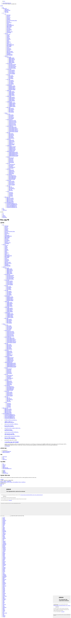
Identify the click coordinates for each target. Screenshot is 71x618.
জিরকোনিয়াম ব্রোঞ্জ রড (12, 87)
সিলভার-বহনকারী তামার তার (12, 177)
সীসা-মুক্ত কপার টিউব (9, 395)
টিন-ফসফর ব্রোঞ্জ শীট (11, 70)
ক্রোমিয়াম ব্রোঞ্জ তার (11, 94)
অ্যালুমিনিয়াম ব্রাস (9, 145)
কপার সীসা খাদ (23, 482)
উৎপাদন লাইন (6, 11)
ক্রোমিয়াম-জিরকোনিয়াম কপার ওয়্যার (13, 155)
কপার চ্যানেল (8, 50)
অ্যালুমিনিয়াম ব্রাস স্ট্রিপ (12, 147)
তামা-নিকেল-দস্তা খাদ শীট (12, 120)
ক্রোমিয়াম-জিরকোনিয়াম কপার (10, 151)
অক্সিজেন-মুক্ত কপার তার (10, 200)
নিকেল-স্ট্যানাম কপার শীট (12, 67)
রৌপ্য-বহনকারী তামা (9, 174)
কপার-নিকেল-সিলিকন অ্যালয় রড (13, 129)
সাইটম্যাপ (5, 481)
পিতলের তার (8, 21)
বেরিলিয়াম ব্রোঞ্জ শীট (11, 57)
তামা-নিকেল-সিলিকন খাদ (10, 126)
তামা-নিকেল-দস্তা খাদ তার (12, 124)
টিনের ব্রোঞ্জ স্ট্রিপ (11, 76)
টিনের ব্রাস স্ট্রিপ (11, 158)
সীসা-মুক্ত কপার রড (11, 183)
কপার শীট (8, 35)
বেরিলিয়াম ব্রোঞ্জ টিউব (11, 62)
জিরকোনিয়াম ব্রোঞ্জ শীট (10, 296)
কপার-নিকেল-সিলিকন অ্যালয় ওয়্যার (13, 130)
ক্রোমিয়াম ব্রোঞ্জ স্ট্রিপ (12, 92)
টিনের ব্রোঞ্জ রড (11, 77)
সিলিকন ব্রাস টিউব (11, 137)
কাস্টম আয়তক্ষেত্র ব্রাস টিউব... (10, 434)
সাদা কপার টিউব (11, 196)
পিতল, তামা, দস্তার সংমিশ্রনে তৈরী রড (12, 20)
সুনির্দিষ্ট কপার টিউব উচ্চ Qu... (9, 422)
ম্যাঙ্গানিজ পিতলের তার (12, 143)
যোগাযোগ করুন (4, 210)
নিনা (0, 484)
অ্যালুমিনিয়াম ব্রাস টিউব (12, 150)
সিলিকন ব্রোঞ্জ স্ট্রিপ (11, 109)
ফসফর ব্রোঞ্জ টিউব (11, 84)
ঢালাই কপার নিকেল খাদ (12, 188)
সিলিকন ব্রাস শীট (11, 133)
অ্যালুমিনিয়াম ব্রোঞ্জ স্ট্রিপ (12, 103)
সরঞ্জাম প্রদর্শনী (7, 9)
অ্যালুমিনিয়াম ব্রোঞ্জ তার (12, 105)
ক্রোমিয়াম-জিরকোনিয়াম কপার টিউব (11, 366)
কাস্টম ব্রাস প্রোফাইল (10, 31)
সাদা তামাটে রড (11, 194)
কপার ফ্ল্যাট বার (8, 39)
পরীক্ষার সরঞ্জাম (6, 12)
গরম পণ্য (1, 481)
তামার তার (8, 37)
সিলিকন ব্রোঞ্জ (8, 107)
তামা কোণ (8, 47)
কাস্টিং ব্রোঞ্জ (10, 189)
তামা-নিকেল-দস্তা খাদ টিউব (12, 125)
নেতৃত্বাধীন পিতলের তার (12, 167)
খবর (2, 208)
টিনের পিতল (8, 156)
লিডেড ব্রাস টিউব (11, 168)
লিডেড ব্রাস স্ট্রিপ (11, 165)
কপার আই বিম (8, 53)
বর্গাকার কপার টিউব (9, 43)
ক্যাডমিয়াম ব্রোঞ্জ (9, 96)
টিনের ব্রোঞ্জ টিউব (11, 78)
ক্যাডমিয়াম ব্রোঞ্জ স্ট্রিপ (12, 98)
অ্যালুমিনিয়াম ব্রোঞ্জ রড (12, 104)
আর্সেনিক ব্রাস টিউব (11, 173)
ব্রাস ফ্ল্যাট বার (8, 19)
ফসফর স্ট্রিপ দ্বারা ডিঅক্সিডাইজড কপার (12, 204)
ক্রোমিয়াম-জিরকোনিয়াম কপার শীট (13, 152)
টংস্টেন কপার (6, 324)
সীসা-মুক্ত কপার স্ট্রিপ (12, 182)
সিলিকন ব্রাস (8, 132)
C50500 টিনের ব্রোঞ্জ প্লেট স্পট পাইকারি (11, 442)
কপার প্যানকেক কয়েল (9, 55)
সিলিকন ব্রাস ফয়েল (11, 135)
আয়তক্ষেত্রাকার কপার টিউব (10, 44)
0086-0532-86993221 (6, 452)
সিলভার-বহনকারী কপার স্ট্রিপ (12, 176)
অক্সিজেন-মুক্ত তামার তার (10, 52)
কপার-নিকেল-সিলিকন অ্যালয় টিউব (13, 131)
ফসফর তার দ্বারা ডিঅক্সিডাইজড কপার (12, 206)
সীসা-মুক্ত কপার (9, 180)
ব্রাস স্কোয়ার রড (7, 239)
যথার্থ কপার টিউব (9, 46)
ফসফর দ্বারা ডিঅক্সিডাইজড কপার (9, 202)
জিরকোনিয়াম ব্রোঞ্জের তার (12, 88)
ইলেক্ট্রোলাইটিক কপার (9, 54)
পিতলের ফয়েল (8, 17)
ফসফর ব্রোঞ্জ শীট (11, 80)
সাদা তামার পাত (11, 192)
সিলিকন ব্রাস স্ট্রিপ (11, 134)
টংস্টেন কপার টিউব (11, 118)
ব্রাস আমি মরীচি (9, 32)
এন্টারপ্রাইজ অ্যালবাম (7, 10)
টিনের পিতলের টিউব (11, 162)
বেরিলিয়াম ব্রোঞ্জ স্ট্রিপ (12, 58)
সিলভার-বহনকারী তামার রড (12, 178)
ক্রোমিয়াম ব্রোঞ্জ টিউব (12, 95)
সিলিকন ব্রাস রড (11, 136)
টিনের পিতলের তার (11, 161)
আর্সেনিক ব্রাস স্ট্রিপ (9, 381)
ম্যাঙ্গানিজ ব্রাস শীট (11, 140)
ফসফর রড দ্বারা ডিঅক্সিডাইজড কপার (12, 205)
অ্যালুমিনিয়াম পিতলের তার (12, 149)
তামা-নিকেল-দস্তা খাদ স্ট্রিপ (12, 121)
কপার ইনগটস (8, 34)
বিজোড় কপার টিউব (9, 45)
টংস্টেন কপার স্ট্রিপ (11, 115)
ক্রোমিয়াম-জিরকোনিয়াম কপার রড (13, 154)
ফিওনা (1, 485)
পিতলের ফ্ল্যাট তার (9, 22)
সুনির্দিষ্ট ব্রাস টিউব (9, 27)
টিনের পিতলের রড (11, 160)
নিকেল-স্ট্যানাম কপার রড (12, 65)
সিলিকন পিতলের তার (11, 138)
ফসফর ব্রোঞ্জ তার (11, 83)
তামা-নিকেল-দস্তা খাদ (9, 119)
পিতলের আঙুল (6, 225)
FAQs (3, 209)
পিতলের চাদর (8, 15)
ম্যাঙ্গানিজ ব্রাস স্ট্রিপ (11, 141)
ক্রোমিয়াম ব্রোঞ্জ (9, 90)
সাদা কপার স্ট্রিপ (11, 193)
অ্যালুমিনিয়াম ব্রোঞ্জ (9, 101)
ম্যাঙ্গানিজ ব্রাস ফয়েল (9, 352)
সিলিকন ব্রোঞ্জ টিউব (11, 112)
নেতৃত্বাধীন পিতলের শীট (12, 164)
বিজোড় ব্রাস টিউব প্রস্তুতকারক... (10, 438)
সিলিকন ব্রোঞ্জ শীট (11, 108)
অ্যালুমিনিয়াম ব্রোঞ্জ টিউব (12, 106)
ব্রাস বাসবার (8, 18)
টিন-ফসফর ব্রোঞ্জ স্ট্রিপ (10, 281)
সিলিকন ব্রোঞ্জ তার (11, 111)
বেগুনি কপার (6, 33)
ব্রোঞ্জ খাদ (6, 56)
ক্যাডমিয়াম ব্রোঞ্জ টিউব (12, 100)
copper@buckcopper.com (6, 451)
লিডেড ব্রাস (8, 163)
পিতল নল (8, 23)
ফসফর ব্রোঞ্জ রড (11, 82)
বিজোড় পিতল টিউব (9, 26)
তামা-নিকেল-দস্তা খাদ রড (12, 123)
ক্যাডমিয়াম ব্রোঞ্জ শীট (11, 97)
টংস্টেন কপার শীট (11, 114)
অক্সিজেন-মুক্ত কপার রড (10, 199)
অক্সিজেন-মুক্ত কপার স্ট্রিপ (8, 409)
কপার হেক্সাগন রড (9, 49)
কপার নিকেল (11, 482)
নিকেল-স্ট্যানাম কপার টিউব (12, 68)
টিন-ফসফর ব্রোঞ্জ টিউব (12, 73)
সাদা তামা (8, 191)
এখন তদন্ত (1, 479)
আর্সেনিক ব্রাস (8, 169)
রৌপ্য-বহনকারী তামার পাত (12, 175)
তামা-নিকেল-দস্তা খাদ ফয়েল (12, 122)
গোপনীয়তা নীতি (9, 481)
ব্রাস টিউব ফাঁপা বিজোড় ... (9, 430)
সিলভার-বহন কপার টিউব (12, 179)
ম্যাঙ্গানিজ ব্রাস (9, 139)
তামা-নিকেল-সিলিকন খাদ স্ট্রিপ (11, 338)
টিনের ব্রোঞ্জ (8, 74)
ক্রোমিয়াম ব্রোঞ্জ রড (11, 93)
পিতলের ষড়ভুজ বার (9, 29)
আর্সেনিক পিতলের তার (11, 171)
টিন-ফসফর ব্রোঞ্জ (9, 69)
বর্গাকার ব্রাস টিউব (9, 24)
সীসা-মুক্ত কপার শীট (11, 181)
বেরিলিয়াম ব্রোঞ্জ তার (11, 61)
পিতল (3, 463)
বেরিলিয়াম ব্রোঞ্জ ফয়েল (12, 59)
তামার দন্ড (8, 40)
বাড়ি (3, 7)
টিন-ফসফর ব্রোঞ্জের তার (12, 72)
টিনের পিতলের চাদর (11, 157)
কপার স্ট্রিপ (8, 36)
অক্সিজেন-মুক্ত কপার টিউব (10, 201)
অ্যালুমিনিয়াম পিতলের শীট (12, 146)
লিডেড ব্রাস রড (11, 166)
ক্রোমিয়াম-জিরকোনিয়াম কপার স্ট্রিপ (13, 153)
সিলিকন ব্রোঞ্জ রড (11, 110)
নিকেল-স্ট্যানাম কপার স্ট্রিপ (12, 64)
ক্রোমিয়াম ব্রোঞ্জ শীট (11, 91)
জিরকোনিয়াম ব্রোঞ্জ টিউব (12, 89)
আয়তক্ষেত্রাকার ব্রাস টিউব (10, 25)
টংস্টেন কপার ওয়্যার (11, 117)
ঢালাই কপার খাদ (11, 190)
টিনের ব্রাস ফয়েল (11, 159)
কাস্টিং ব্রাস (10, 186)
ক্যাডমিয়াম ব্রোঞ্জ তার (9, 310)
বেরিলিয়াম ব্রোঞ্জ (7, 267)
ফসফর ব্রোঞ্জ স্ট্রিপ (11, 81)
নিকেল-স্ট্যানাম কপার (9, 63)
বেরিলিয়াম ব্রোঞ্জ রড (11, 60)
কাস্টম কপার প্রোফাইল (10, 51)
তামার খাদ (3, 466)
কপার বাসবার (8, 38)
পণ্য (3, 13)
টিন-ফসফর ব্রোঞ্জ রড (9, 282)
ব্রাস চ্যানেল (8, 30)
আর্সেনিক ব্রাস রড (11, 172)
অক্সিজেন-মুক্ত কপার (7, 197)
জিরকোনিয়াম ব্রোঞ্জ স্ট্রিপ (12, 86)
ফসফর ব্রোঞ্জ (8, 79)
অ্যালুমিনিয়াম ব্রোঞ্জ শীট (12, 102)
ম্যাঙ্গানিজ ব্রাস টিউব (11, 144)
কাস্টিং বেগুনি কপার (11, 187)
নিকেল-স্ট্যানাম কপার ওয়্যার (12, 66)
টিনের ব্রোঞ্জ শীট (11, 75)
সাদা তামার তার (11, 195)
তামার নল (6, 253)
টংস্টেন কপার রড (11, 116)
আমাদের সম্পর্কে (4, 8)
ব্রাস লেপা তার (7, 482)
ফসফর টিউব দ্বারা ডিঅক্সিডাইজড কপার (12, 207)
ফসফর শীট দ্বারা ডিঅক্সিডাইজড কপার (12, 203)
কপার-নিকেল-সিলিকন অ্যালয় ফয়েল (13, 128)
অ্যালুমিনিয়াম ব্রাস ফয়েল (12, 148)
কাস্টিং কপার (8, 185)
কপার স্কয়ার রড (9, 48)
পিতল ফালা (8, 16)
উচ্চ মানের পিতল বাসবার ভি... (9, 426)
